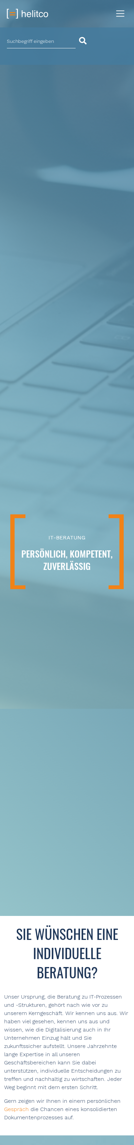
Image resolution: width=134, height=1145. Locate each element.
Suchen (86, 40)
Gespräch (16, 1109)
